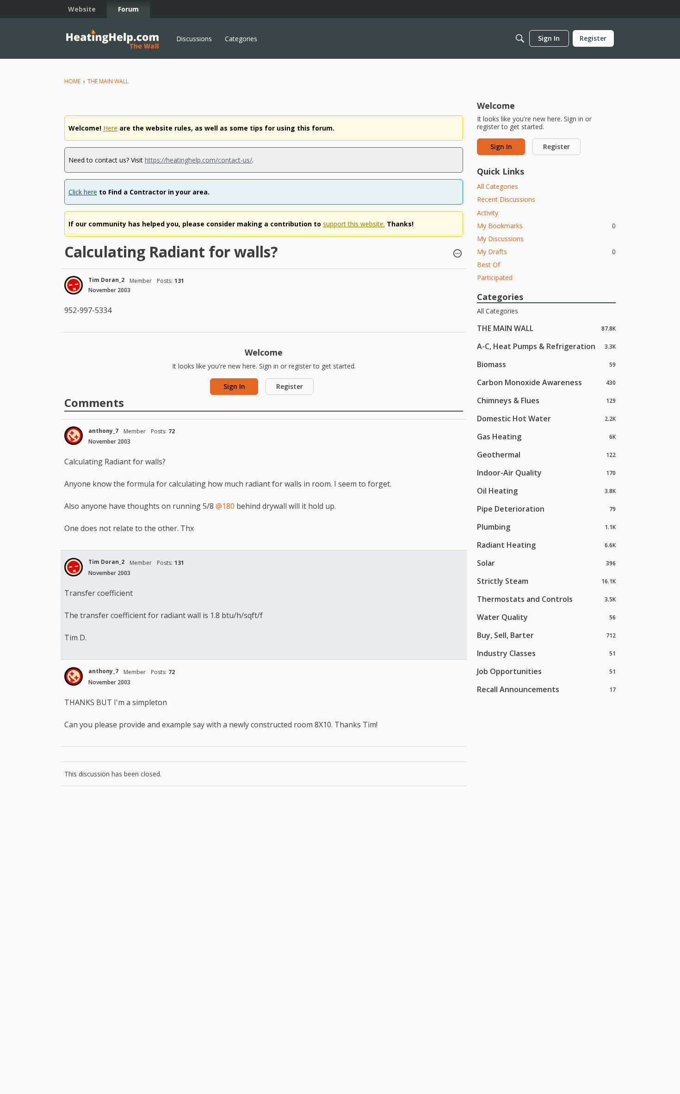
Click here (82, 192)
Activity (487, 212)
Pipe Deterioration (546, 508)
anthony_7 (103, 431)
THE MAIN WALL (546, 328)
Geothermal (546, 454)
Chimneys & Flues (546, 400)
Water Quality (546, 617)
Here (110, 128)
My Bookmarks (546, 225)
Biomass (546, 364)
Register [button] (289, 386)
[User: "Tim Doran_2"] (73, 285)
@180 (225, 506)
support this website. (354, 223)
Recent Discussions (506, 199)
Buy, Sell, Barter (546, 635)
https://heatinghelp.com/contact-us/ (198, 160)
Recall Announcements (546, 689)
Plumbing (546, 526)
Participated (495, 277)
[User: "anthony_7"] (73, 435)
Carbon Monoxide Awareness (546, 382)
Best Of (488, 264)
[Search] (520, 38)
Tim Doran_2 (106, 280)
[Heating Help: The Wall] (112, 39)
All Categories (497, 186)
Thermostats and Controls (546, 599)
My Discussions (500, 238)
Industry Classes (546, 653)
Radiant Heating (546, 545)
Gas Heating (546, 436)
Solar (546, 563)
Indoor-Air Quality (546, 472)
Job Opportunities (546, 671)
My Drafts (546, 251)
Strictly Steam (546, 581)
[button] (457, 254)
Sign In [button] (234, 386)
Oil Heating (546, 490)
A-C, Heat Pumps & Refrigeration (546, 346)
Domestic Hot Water (546, 418)
